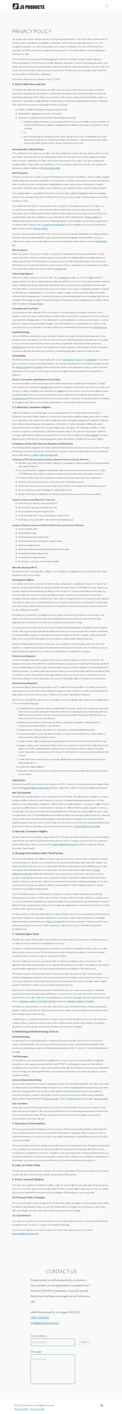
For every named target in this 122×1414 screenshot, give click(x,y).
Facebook (68, 359)
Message (36, 1351)
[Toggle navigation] (107, 6)
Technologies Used (50, 168)
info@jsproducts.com (45, 1323)
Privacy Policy (92, 217)
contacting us (99, 327)
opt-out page (51, 1098)
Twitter (77, 359)
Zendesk (37, 367)
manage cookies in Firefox (80, 1001)
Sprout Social (22, 367)
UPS (73, 193)
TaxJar (83, 193)
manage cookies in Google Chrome (37, 1001)
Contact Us (60, 268)
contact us (64, 277)
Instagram (91, 359)
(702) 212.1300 (40, 1317)
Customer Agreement (54, 224)
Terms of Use (53, 921)
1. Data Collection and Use (44, 455)
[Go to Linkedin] (103, 1405)
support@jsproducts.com (37, 788)
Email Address (39, 1336)
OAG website (91, 435)
